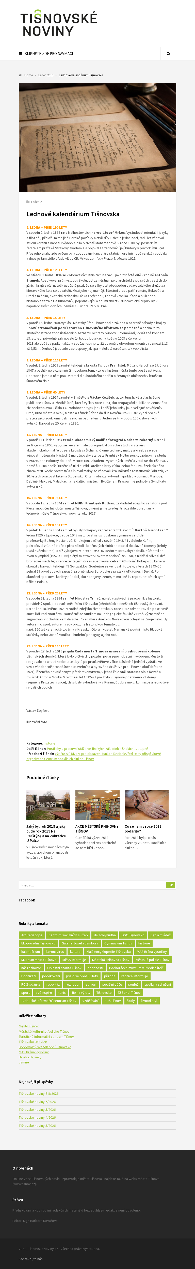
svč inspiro (44, 992)
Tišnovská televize (33, 1041)
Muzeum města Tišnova (38, 959)
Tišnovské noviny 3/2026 (37, 1125)
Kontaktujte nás (31, 1259)
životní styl (149, 1000)
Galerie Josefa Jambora (80, 943)
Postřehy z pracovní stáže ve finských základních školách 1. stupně (97, 748)
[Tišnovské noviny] (59, 37)
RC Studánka (30, 984)
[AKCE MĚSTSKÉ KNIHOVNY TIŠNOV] (97, 805)
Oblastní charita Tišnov (64, 968)
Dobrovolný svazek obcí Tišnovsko (45, 1047)
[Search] (168, 53)
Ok (171, 885)
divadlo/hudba (105, 935)
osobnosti (95, 968)
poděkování (51, 976)
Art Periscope (31, 935)
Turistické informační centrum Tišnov (48, 1000)
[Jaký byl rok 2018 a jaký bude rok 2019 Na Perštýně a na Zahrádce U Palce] (48, 805)
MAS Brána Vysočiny (152, 951)
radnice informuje (134, 976)
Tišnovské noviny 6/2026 (37, 1101)
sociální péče (112, 984)
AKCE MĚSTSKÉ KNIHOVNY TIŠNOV (97, 829)
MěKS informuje (74, 959)
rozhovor (73, 984)
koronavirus (55, 951)
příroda (109, 976)
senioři (91, 984)
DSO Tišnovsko (133, 935)
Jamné (24, 1062)
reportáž (53, 984)
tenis (62, 992)
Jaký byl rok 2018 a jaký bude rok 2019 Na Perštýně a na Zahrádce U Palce (46, 833)
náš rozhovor (31, 968)
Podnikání (28, 976)
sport (25, 992)
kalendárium (30, 951)
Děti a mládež (161, 935)
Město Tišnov (29, 1026)
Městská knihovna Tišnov (110, 959)
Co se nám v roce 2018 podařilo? (143, 829)
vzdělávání (91, 1000)
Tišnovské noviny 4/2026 (37, 1117)
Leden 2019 (38, 202)
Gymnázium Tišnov (118, 943)
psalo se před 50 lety (82, 976)
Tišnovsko (104, 992)
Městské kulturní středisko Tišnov (44, 1031)
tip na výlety (81, 992)
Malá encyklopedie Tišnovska (109, 951)
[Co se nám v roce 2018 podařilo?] (147, 805)
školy (131, 1000)
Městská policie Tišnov (153, 959)
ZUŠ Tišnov (113, 1000)
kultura (75, 951)
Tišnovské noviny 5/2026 (37, 1109)
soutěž (133, 984)
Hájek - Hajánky (30, 1057)
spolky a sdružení (157, 984)
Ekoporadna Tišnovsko (38, 943)
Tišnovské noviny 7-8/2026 (38, 1093)
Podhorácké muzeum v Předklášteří (136, 968)
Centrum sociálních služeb (68, 935)
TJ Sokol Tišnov (129, 992)
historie (49, 743)
